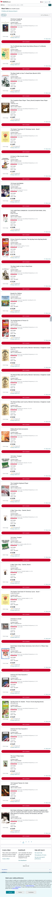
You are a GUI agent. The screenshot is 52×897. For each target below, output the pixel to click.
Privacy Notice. (15, 888)
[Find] (50, 5)
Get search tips (38, 852)
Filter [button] (4, 15)
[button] (47, 38)
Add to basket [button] (26, 41)
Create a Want (5, 858)
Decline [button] (20, 892)
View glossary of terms (40, 855)
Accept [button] (10, 892)
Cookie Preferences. (30, 885)
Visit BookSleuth (22, 860)
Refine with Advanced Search (10, 11)
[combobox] (27, 5)
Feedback (50, 319)
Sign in (46, 2)
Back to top (26, 865)
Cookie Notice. (18, 887)
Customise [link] (30, 892)
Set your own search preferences (40, 857)
